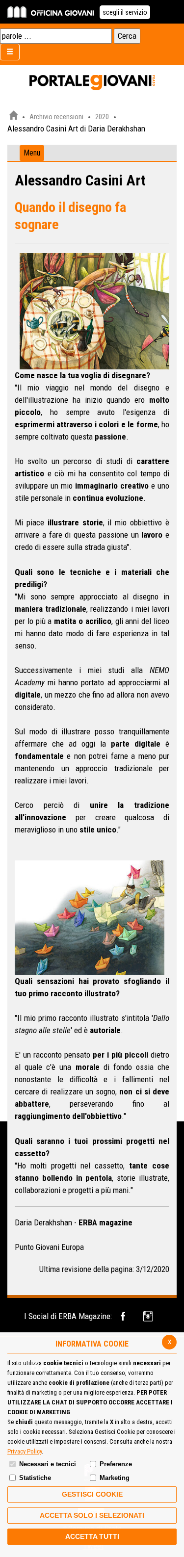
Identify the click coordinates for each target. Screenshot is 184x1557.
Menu (32, 152)
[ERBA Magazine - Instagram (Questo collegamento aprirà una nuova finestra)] (149, 1316)
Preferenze (116, 1464)
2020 (102, 116)
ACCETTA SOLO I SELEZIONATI (92, 1515)
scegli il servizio (125, 12)
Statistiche (35, 1477)
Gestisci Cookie (92, 1494)
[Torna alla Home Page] (13, 116)
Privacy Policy (24, 1451)
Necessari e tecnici (47, 1464)
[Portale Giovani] (92, 83)
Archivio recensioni (56, 116)
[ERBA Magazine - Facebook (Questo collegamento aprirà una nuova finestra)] (125, 1316)
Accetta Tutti (92, 1536)
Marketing (115, 1477)
